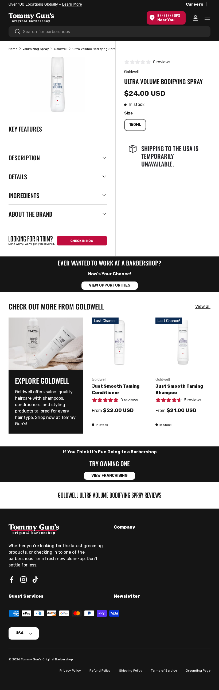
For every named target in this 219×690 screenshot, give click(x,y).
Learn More (72, 4)
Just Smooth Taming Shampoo (179, 389)
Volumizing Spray (35, 48)
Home (13, 48)
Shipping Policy (130, 670)
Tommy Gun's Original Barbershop (47, 659)
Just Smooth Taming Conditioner (115, 389)
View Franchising (109, 475)
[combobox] (109, 31)
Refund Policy (100, 670)
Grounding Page (198, 670)
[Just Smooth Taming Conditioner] (119, 345)
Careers (194, 4)
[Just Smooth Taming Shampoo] (182, 345)
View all (202, 306)
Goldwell (60, 48)
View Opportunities (109, 285)
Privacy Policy (70, 670)
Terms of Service (164, 670)
